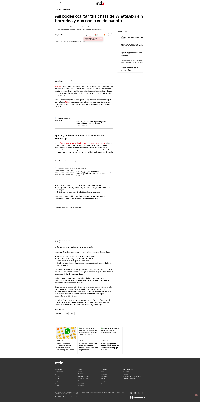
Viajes (79, 381)
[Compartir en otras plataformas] (111, 34)
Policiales (57, 376)
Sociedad (58, 9)
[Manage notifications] (196, 395)
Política (80, 369)
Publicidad (126, 371)
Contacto (125, 374)
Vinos (56, 383)
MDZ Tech (103, 381)
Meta (67, 102)
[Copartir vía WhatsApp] (108, 34)
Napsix (102, 383)
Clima (102, 371)
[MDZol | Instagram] (135, 393)
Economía (57, 374)
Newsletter (81, 385)
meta (72, 313)
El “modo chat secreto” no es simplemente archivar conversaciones (80, 143)
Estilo (56, 381)
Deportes (80, 373)
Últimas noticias (59, 371)
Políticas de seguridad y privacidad (132, 376)
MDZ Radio (104, 376)
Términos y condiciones (129, 378)
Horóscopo (104, 374)
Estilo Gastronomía (83, 378)
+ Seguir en (100, 34)
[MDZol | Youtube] (139, 393)
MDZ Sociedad (59, 34)
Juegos (103, 378)
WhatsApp (59, 86)
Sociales (57, 385)
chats (85, 93)
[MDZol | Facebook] (131, 393)
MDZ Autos (81, 383)
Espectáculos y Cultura (84, 376)
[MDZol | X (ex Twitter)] (143, 393)
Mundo (57, 378)
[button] (56, 3)
